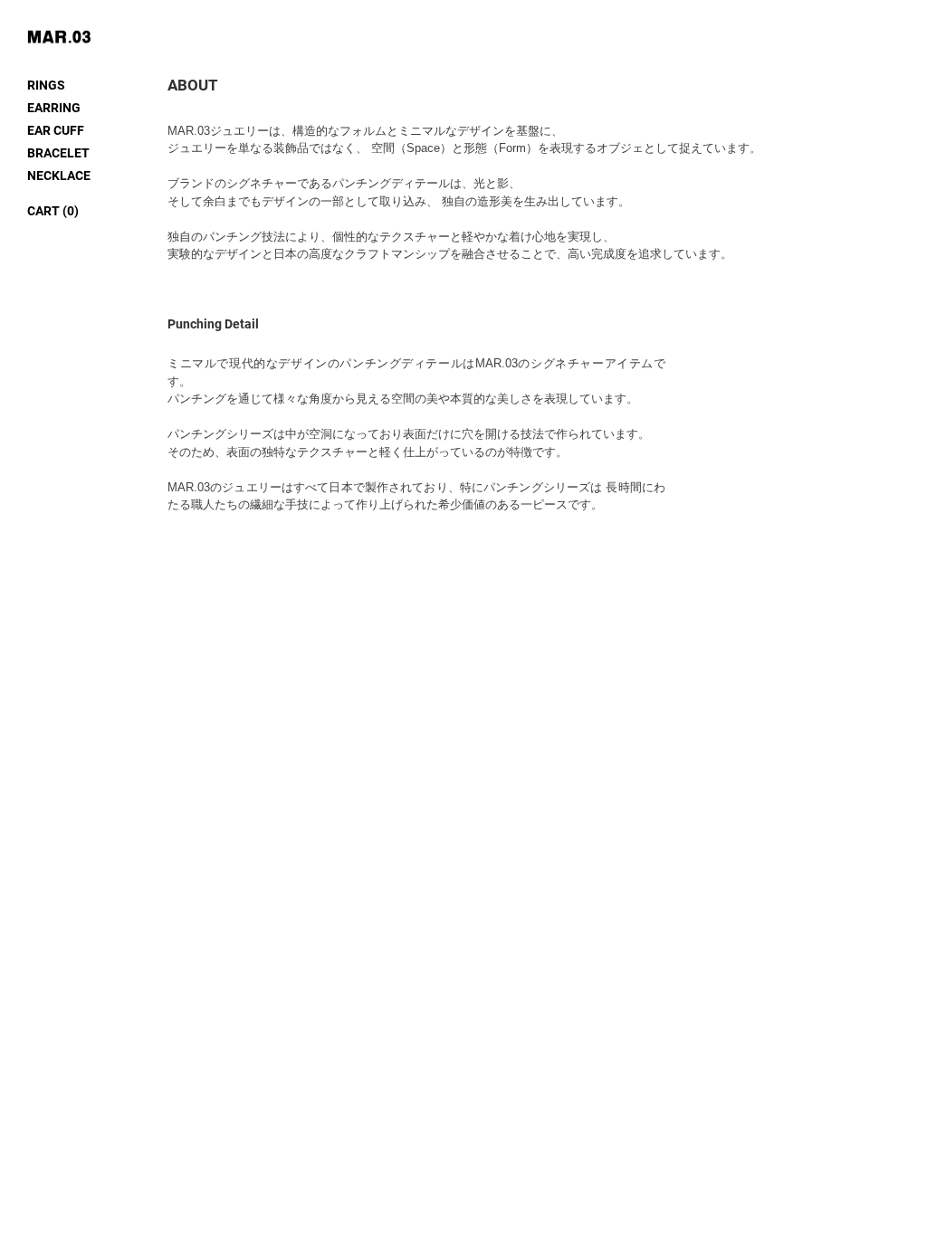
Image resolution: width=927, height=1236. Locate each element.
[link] (53, 211)
